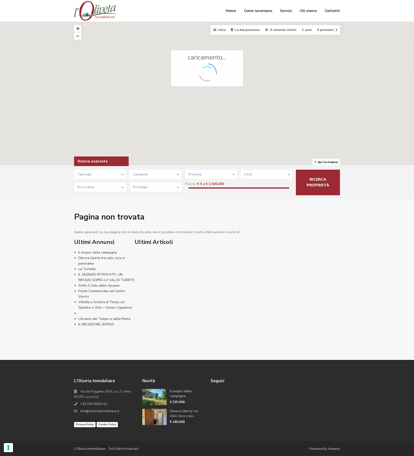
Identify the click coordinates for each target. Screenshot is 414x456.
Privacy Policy (85, 424)
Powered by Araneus (324, 449)
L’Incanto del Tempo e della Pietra (104, 319)
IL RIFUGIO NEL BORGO (96, 324)
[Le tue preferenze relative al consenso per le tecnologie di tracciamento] (8, 447)
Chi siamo (308, 10)
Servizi (286, 10)
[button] (381, 153)
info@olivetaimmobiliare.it (100, 411)
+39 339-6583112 (93, 404)
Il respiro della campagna (97, 252)
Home (231, 10)
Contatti (332, 10)
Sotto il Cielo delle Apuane (99, 285)
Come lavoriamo (258, 10)
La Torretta (87, 269)
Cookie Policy (107, 424)
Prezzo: (190, 184)
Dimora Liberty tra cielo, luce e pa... (184, 413)
